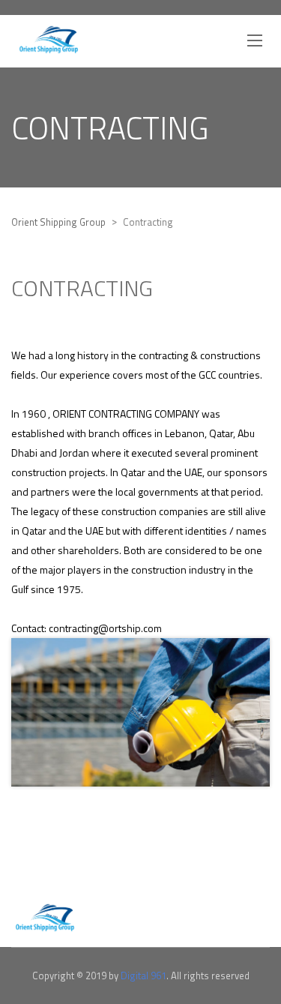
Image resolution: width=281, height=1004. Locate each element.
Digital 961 (143, 975)
